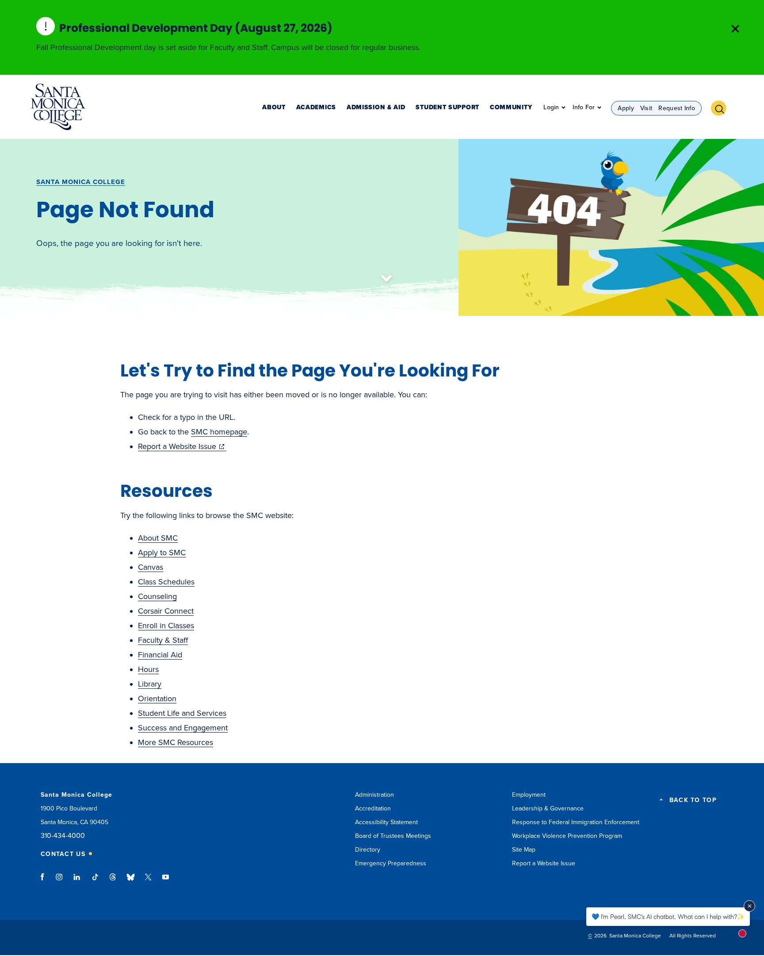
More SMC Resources (175, 742)
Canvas (150, 567)
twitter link (148, 881)
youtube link (165, 881)
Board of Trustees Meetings (393, 836)
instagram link (59, 881)
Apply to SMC (162, 552)
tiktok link (95, 881)
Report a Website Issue (182, 446)
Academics (316, 107)
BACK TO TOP (693, 800)
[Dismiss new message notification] (749, 906)
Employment (529, 795)
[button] (722, 107)
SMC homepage (219, 432)
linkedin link (77, 881)
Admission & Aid (376, 107)
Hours (148, 669)
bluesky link (130, 881)
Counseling (157, 596)
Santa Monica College (80, 182)
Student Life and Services (182, 713)
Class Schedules (166, 582)
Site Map (523, 849)
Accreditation (373, 808)
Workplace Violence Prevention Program (567, 836)
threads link (113, 881)
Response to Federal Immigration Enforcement (575, 822)
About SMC (158, 538)
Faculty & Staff (163, 640)
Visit (646, 108)
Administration (374, 795)
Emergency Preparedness (390, 863)
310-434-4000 (63, 835)
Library (149, 684)
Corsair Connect (166, 611)
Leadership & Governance (548, 808)
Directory (367, 849)
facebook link (45, 881)
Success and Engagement (183, 728)
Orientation (157, 698)
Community (511, 107)
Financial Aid (160, 655)
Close (735, 28)
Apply (626, 108)
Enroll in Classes (166, 625)
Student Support (447, 107)
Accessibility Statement (386, 822)
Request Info (676, 108)
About (274, 107)
